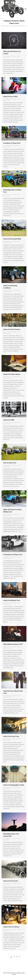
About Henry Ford (7, 56)
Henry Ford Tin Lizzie (10, 881)
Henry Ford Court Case (11, 736)
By (16, 56)
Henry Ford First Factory (11, 329)
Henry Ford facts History (11, 374)
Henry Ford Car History (11, 927)
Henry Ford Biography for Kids (13, 785)
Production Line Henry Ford (12, 554)
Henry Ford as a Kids (10, 96)
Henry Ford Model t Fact (11, 600)
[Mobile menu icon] (25, 9)
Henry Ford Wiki (8, 420)
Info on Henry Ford (9, 463)
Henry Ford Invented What (12, 239)
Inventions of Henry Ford (11, 143)
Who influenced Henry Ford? (13, 644)
